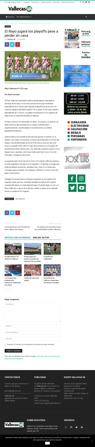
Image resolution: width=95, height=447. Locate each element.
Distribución (35, 2)
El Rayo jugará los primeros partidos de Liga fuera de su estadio (32, 259)
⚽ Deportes (10, 17)
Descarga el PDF (86, 32)
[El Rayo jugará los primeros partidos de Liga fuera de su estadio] (32, 249)
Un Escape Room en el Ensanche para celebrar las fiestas (17, 228)
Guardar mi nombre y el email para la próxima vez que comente (30, 344)
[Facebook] (80, 2)
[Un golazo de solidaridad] (52, 249)
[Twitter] (86, 2)
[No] (92, 441)
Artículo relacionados (17, 237)
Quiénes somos (46, 2)
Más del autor (41, 237)
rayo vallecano (20, 199)
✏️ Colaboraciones (23, 17)
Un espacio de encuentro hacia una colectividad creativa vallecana (47, 228)
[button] (86, 17)
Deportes (13, 23)
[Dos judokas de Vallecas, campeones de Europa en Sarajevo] (52, 270)
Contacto (26, 2)
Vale (47, 443)
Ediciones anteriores (68, 2)
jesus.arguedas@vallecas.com (51, 403)
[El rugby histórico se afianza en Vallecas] (13, 249)
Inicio (6, 23)
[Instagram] (83, 2)
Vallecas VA (11, 39)
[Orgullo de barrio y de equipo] (32, 270)
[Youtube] (89, 2)
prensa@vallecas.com (13, 391)
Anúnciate (56, 2)
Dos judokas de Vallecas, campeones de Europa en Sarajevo (51, 280)
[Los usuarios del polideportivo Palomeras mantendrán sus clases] (13, 270)
